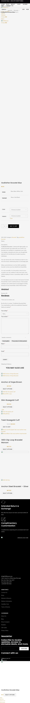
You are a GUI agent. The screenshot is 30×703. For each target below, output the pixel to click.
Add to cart (13, 226)
